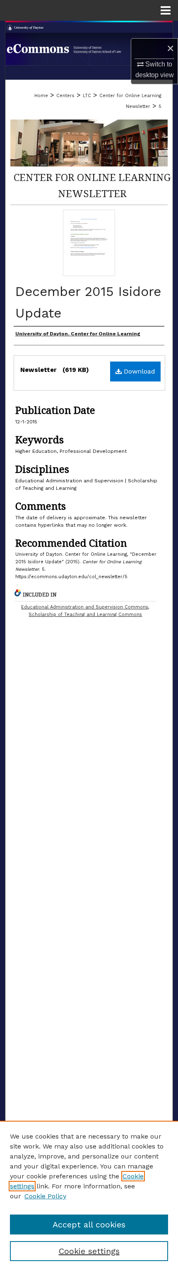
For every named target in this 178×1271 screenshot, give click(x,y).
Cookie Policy (45, 1196)
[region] (89, 1196)
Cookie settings (89, 1251)
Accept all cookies (89, 1224)
